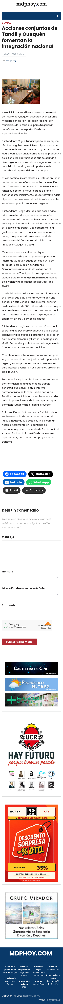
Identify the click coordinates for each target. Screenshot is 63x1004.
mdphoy (11, 60)
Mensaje (8, 537)
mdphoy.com (30, 953)
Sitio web (8, 605)
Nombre (7, 571)
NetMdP (56, 1000)
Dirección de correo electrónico (24, 588)
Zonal (6, 23)
